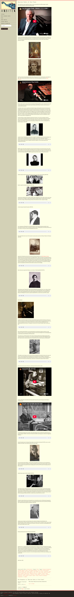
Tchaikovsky (20, 575)
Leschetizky (46, 571)
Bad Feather (6, 595)
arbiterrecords (29, 569)
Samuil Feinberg (21, 573)
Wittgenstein (20, 576)
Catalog (2, 14)
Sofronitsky (32, 574)
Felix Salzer (40, 570)
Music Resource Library (45, 256)
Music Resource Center (5, 16)
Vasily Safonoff (25, 575)
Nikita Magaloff (30, 572)
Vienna (37, 575)
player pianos (40, 572)
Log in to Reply (31, 583)
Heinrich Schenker (21, 571)
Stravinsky (43, 574)
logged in (23, 588)
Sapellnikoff (26, 573)
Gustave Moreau (46, 570)
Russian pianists (47, 572)
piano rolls (35, 572)
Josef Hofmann (35, 571)
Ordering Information (5, 23)
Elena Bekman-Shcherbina (32, 570)
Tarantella (47, 574)
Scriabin (43, 573)
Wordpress (14, 595)
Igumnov (31, 571)
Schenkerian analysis (33, 573)
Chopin (26, 570)
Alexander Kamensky (21, 570)
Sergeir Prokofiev (26, 574)
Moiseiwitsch (24, 572)
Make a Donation (4, 28)
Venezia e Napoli (32, 575)
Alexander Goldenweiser (47, 569)
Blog (2, 17)
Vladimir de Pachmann (43, 575)
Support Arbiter (4, 21)
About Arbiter (4, 19)
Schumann (39, 573)
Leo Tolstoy (41, 571)
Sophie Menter (37, 574)
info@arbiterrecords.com (7, 593)
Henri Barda (27, 571)
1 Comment (25, 576)
